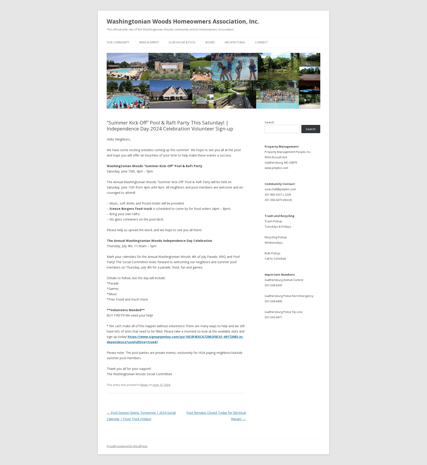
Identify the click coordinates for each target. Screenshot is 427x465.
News (144, 385)
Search (269, 122)
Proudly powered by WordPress (127, 446)
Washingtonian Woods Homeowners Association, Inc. (183, 21)
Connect (261, 42)
